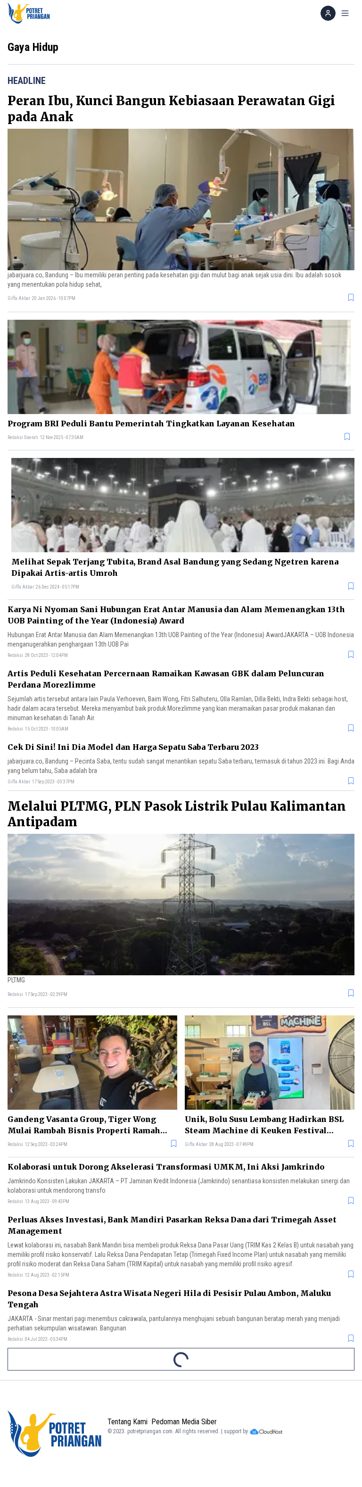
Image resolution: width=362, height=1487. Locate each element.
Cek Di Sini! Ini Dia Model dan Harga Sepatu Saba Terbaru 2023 (133, 747)
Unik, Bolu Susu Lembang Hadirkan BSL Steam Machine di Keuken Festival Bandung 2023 (264, 1125)
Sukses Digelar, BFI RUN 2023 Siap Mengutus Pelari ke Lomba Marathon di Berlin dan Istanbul (178, 1371)
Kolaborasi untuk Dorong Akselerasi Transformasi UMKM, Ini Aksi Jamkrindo (166, 1166)
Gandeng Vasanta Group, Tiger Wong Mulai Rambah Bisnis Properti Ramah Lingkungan (84, 1125)
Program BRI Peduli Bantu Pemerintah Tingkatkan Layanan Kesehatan (151, 423)
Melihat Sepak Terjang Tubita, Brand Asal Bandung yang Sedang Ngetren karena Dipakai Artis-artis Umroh (174, 567)
